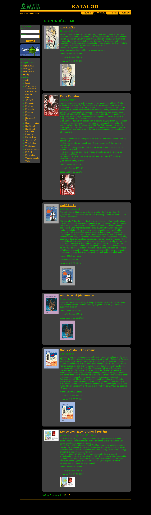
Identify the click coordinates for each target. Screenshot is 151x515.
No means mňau (32, 123)
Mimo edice (30, 155)
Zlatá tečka (67, 27)
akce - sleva (28, 71)
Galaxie (28, 94)
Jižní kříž (29, 100)
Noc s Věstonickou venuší (78, 350)
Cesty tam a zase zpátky (30, 87)
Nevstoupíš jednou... (30, 119)
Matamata (29, 103)
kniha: (23, 29)
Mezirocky (29, 109)
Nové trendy (30, 126)
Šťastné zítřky (31, 140)
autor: (23, 34)
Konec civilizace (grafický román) (83, 431)
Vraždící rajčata (32, 158)
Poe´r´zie (29, 134)
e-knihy (26, 74)
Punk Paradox (69, 96)
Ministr (28, 115)
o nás (115, 13)
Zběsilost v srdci (32, 149)
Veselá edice (30, 143)
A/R (27, 80)
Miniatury (29, 112)
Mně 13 (28, 152)
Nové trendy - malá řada (31, 130)
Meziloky (29, 106)
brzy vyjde (27, 68)
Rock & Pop (30, 137)
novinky (88, 13)
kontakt (126, 13)
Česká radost (31, 91)
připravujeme (28, 65)
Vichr (27, 161)
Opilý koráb (68, 205)
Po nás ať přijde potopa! (77, 295)
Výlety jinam (30, 146)
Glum (27, 97)
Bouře (27, 83)
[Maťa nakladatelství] (30, 55)
